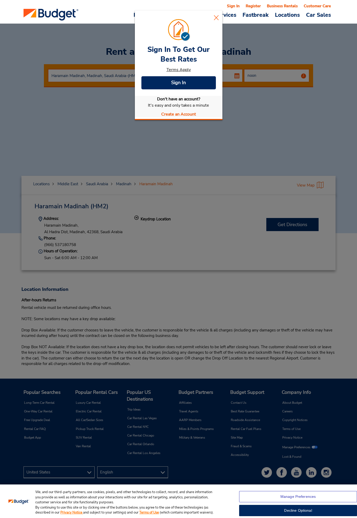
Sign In (178, 82)
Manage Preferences (298, 496)
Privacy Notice (71, 512)
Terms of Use (149, 512)
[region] (178, 501)
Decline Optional (298, 510)
